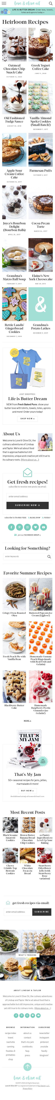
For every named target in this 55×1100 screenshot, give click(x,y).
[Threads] (35, 527)
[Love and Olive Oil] (27, 1077)
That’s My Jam (27, 1042)
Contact (27, 1038)
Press (27, 1055)
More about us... (30, 460)
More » (17, 721)
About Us (27, 1033)
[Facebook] (11, 527)
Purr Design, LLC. (44, 1086)
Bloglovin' (35, 518)
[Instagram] (27, 527)
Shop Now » (28, 419)
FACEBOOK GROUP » (29, 535)
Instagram (44, 1038)
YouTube (44, 1046)
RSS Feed (22, 518)
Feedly (47, 518)
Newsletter (44, 1033)
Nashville (10, 1042)
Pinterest (44, 1042)
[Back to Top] (27, 1067)
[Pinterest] (19, 527)
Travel (10, 1038)
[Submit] (48, 556)
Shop (10, 1059)
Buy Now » (27, 791)
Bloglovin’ (44, 1055)
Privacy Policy (27, 1089)
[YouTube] (43, 527)
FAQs (27, 1051)
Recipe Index (10, 1033)
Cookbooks (27, 1046)
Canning (10, 1046)
